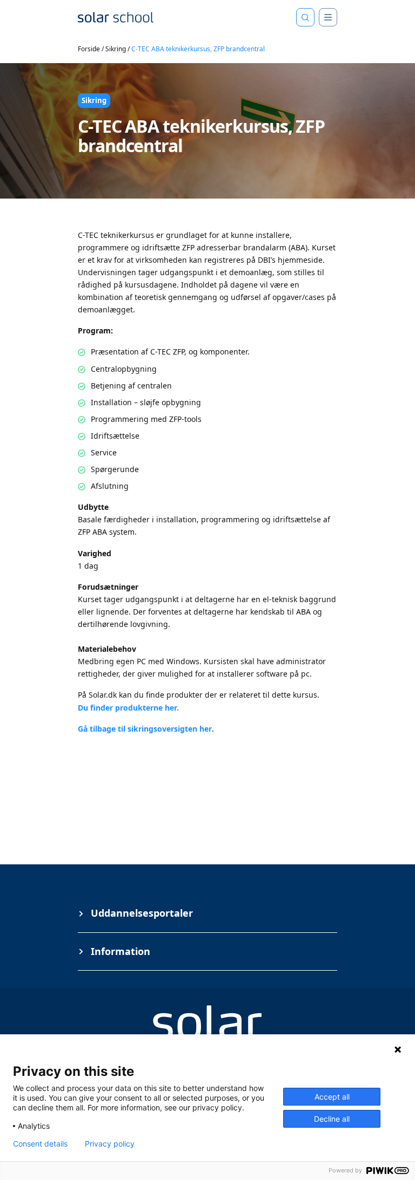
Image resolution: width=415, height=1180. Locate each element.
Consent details (40, 1144)
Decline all (332, 1118)
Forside (89, 48)
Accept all (332, 1096)
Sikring (115, 48)
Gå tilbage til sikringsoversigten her (145, 729)
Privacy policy (110, 1144)
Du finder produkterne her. (129, 707)
